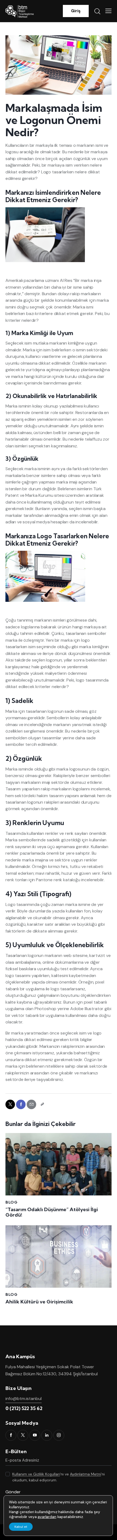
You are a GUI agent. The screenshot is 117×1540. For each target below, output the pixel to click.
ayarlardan (47, 1516)
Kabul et (20, 1527)
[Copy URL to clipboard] (42, 1104)
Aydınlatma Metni (85, 1474)
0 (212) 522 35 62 (23, 1408)
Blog (11, 1202)
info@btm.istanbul (23, 1398)
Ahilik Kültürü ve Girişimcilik (39, 1301)
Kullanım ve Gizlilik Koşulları (36, 1474)
